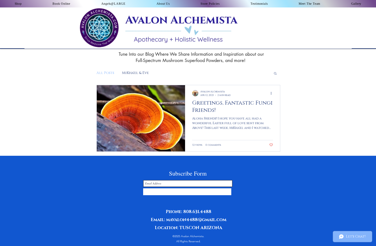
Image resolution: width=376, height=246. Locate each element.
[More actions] (272, 93)
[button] (275, 74)
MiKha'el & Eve (135, 73)
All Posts (105, 73)
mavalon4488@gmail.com (196, 220)
